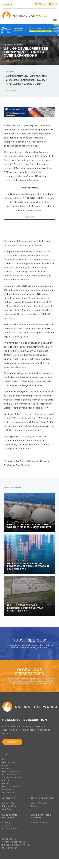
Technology (8, 792)
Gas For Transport (11, 771)
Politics (6, 783)
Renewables (8, 789)
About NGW (8, 803)
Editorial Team (9, 806)
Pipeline (6, 768)
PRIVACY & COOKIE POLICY (16, 845)
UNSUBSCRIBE (9, 848)
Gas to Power (9, 762)
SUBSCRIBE (12, 742)
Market (5, 765)
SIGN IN (7, 4)
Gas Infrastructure (11, 786)
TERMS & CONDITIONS (13, 842)
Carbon (6, 780)
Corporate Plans (10, 828)
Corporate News (10, 774)
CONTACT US (9, 839)
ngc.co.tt (29, 216)
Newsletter (36, 806)
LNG (4, 759)
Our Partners (8, 809)
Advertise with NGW (41, 822)
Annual (5, 825)
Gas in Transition (39, 803)
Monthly (6, 822)
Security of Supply (11, 777)
